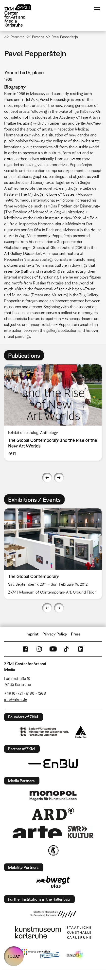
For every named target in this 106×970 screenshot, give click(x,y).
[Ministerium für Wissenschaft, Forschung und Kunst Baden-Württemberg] (44, 731)
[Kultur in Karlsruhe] (53, 850)
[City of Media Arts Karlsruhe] (75, 955)
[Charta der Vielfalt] (40, 955)
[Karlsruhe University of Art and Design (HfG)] (53, 914)
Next (59, 478)
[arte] (37, 832)
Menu (97, 9)
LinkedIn (81, 649)
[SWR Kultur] (80, 832)
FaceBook (25, 649)
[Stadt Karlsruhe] (81, 732)
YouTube (53, 649)
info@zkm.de (15, 699)
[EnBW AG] (53, 763)
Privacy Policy (54, 634)
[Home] (21, 15)
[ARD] (53, 814)
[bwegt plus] (53, 882)
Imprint (32, 634)
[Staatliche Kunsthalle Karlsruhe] (79, 932)
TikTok (67, 649)
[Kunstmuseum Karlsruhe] (38, 932)
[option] (53, 412)
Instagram (39, 649)
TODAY (14, 956)
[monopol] (53, 795)
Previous (47, 478)
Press (75, 634)
